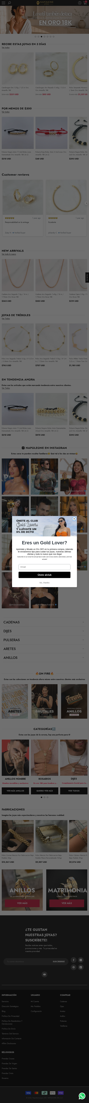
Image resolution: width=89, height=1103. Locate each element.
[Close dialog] (74, 519)
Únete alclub (44, 575)
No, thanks (44, 583)
